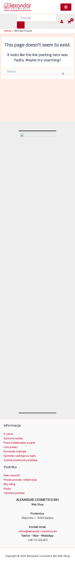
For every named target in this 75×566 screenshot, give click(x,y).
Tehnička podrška (14, 493)
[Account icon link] (61, 21)
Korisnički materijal (15, 451)
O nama (8, 434)
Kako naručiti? (12, 475)
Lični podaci (11, 447)
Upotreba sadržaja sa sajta (19, 455)
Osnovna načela (13, 438)
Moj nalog (9, 484)
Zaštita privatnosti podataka (20, 460)
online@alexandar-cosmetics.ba (38, 531)
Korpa (7, 488)
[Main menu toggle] (65, 7)
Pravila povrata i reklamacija (20, 479)
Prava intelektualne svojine (19, 442)
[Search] (21, 24)
